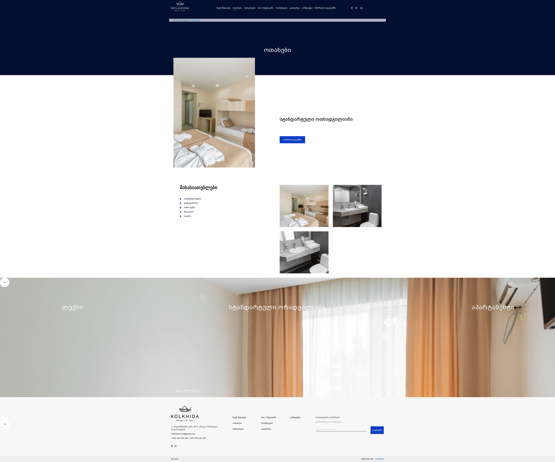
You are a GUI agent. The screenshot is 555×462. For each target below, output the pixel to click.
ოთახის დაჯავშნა (292, 139)
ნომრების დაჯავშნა (325, 8)
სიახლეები (282, 8)
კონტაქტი (307, 8)
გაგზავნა (377, 430)
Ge (361, 8)
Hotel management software (186, 20)
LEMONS (379, 459)
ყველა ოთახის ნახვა (187, 391)
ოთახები (237, 8)
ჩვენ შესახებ (224, 8)
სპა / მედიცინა (265, 8)
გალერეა (295, 8)
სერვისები (250, 8)
